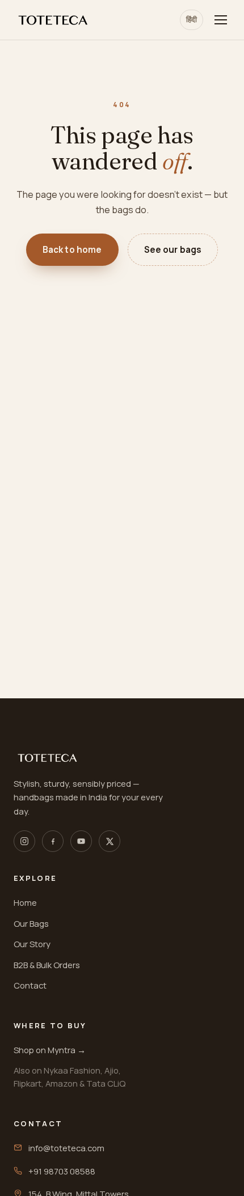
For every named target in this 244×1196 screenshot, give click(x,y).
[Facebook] (53, 841)
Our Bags (31, 923)
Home (25, 902)
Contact (30, 985)
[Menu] (220, 20)
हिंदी (191, 19)
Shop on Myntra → (50, 1049)
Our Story (32, 943)
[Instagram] (24, 841)
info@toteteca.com (66, 1147)
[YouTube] (81, 841)
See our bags (173, 250)
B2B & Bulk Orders (47, 964)
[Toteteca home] (53, 20)
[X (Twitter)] (109, 841)
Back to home (72, 250)
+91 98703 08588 (61, 1171)
